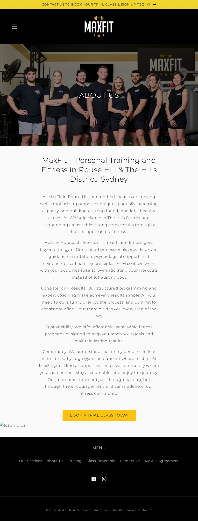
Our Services (30, 461)
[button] (14, 26)
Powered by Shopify (138, 510)
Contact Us (130, 461)
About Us (55, 461)
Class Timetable (100, 461)
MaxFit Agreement (162, 461)
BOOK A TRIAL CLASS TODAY (99, 415)
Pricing (75, 461)
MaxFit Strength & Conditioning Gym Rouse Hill (90, 510)
